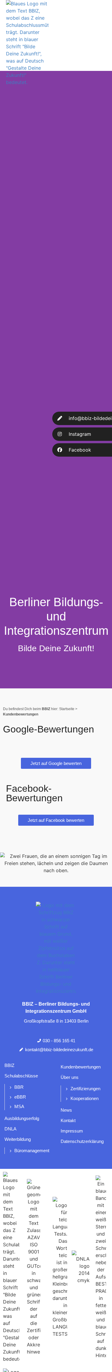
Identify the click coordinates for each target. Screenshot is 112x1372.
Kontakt (68, 1120)
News (66, 1110)
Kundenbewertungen (81, 1066)
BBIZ (9, 1065)
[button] (101, 37)
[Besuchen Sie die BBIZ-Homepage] (31, 43)
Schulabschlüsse (21, 1075)
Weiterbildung (17, 1139)
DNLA (10, 1128)
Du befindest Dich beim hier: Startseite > (40, 709)
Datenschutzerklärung (82, 1141)
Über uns (70, 1077)
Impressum (72, 1130)
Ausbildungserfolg (21, 1118)
